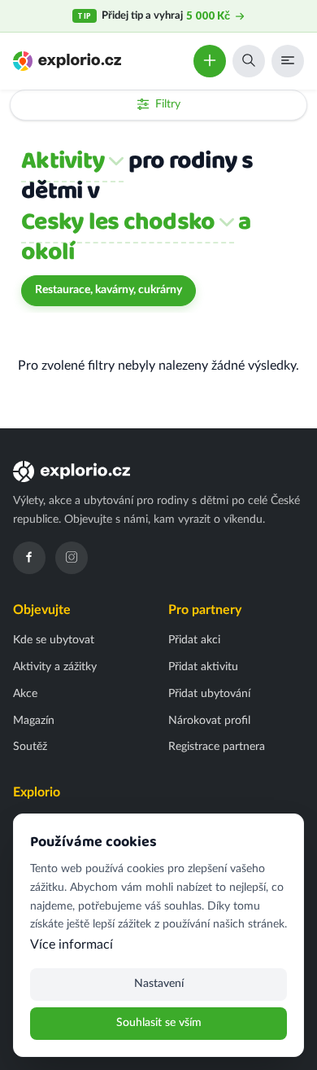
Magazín (33, 720)
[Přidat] (209, 61)
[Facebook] (29, 558)
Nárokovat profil (209, 720)
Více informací (71, 944)
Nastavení (159, 983)
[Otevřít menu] (287, 61)
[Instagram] (71, 558)
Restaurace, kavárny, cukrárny (108, 290)
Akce (25, 693)
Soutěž (30, 746)
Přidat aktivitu (203, 667)
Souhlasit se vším (159, 1022)
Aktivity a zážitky (55, 667)
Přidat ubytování (209, 693)
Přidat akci (194, 640)
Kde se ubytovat (53, 640)
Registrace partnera (216, 746)
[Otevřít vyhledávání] (248, 61)
